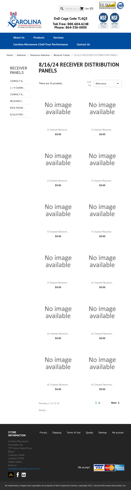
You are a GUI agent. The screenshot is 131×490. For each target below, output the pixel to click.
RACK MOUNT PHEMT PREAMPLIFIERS (17, 107)
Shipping (57, 432)
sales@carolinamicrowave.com (24, 468)
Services (58, 37)
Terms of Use (74, 432)
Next (116, 403)
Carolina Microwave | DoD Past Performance (40, 44)
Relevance (108, 83)
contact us (83, 44)
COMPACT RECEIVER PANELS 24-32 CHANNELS (17, 94)
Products (39, 37)
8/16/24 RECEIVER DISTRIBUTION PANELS (17, 114)
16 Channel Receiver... (102, 282)
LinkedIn (25, 474)
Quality (90, 432)
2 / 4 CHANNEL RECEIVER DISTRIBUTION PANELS (17, 87)
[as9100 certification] (114, 20)
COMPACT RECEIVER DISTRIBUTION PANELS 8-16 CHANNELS (17, 81)
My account (117, 432)
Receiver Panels (18, 70)
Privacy (44, 432)
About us (19, 37)
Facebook (16, 474)
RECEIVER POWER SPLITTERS (17, 101)
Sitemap (102, 432)
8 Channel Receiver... (58, 129)
